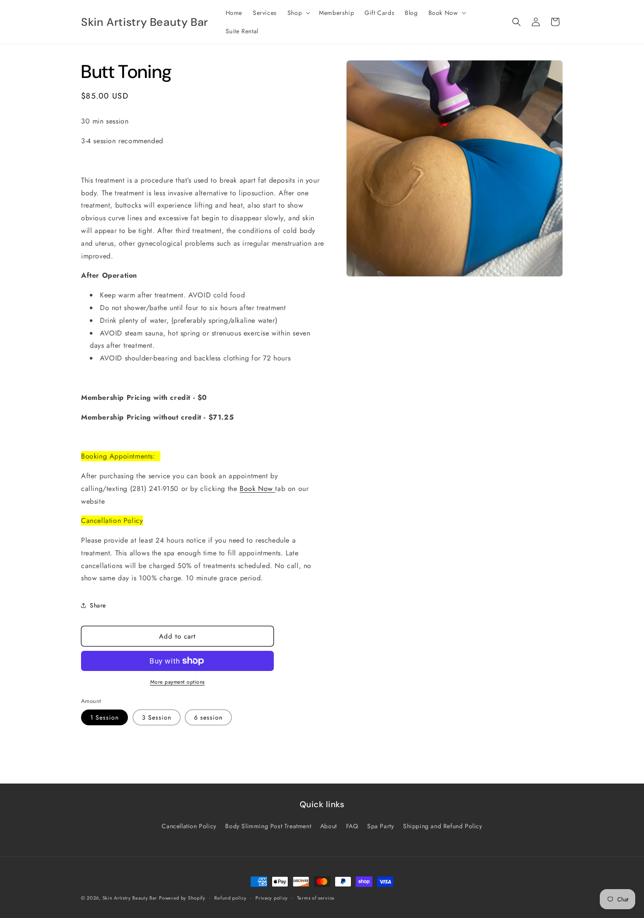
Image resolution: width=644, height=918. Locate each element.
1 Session (104, 717)
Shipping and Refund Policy (442, 826)
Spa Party (380, 826)
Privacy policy (271, 897)
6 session (208, 717)
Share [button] (98, 605)
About (328, 826)
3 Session (156, 717)
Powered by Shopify (182, 897)
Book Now (257, 489)
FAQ (352, 826)
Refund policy (230, 897)
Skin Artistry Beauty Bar (130, 897)
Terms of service (316, 897)
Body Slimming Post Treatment (268, 826)
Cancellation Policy (189, 826)
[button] (298, 13)
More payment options (177, 682)
